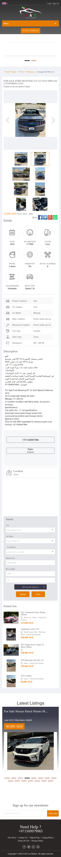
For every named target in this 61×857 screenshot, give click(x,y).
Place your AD (30, 31)
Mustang (30, 72)
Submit (23, 594)
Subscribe (53, 813)
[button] (8, 120)
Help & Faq (34, 838)
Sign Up (56, 3)
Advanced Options (30, 587)
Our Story (12, 838)
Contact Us (22, 838)
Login (49, 3)
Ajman (14, 72)
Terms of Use (23, 841)
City (7, 525)
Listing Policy (47, 838)
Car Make (9, 536)
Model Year (10, 558)
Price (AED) (10, 569)
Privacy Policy (37, 841)
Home (7, 72)
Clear (38, 594)
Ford (22, 72)
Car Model (11, 547)
